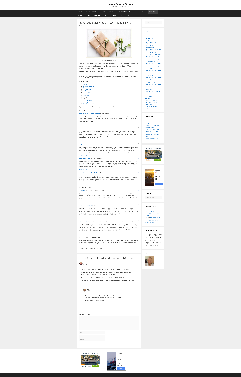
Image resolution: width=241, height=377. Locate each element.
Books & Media (152, 11)
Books (82, 247)
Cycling (120, 15)
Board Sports (97, 15)
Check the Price (83, 124)
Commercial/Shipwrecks (90, 11)
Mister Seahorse (83, 128)
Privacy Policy (148, 104)
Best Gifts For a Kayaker (152, 102)
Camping (128, 15)
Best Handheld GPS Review (152, 125)
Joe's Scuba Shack (120, 4)
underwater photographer (89, 100)
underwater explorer (88, 89)
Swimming (80, 15)
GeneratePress (129, 375)
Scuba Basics (111, 11)
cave (84, 87)
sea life (84, 91)
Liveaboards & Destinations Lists (153, 37)
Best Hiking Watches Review (152, 129)
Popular (80, 11)
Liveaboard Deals (149, 35)
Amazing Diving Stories (85, 205)
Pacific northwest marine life (90, 103)
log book (85, 84)
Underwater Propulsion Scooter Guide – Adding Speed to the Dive (94, 249)
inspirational (86, 95)
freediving (85, 102)
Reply (82, 283)
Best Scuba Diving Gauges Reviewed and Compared (92, 248)
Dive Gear (102, 11)
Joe (146, 213)
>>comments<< (106, 243)
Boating (88, 15)
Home (146, 31)
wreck (84, 94)
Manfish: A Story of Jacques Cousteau (89, 113)
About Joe (147, 33)
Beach (113, 15)
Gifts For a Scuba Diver (152, 100)
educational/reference (88, 86)
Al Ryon (147, 211)
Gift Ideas (147, 98)
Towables (106, 15)
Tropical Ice (82, 190)
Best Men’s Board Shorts (151, 120)
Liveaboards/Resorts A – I (124, 11)
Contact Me (148, 108)
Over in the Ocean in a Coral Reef (88, 172)
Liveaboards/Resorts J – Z (139, 11)
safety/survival (86, 92)
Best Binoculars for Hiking (151, 127)
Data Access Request (151, 106)
